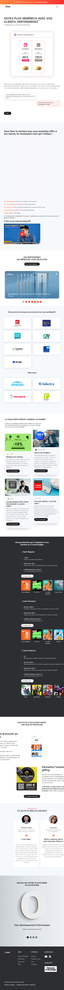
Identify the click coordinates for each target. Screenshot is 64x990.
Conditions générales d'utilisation (26, 957)
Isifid (10, 954)
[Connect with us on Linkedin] (50, 929)
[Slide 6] (38, 274)
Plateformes (21, 931)
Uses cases (21, 934)
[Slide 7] (41, 274)
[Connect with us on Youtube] (46, 929)
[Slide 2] (26, 274)
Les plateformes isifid (31, 769)
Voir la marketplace (31, 264)
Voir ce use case (12, 443)
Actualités (34, 937)
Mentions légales (9, 957)
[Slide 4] (32, 274)
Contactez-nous (35, 931)
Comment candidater (42, 2)
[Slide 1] (23, 274)
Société (33, 929)
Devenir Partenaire (23, 929)
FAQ (32, 934)
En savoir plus (26, 548)
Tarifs (7, 113)
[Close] (62, 2)
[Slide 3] (29, 274)
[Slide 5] (35, 274)
